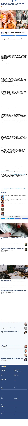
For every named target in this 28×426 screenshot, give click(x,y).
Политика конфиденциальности (17, 369)
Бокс (14, 387)
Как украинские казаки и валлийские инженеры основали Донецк (10, 331)
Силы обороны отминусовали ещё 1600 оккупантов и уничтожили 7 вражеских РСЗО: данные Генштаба (13, 285)
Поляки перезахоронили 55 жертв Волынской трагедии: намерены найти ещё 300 (12, 249)
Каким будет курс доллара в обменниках (5, 239)
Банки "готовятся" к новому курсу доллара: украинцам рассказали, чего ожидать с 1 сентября (14, 238)
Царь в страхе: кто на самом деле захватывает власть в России (10, 322)
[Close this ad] (27, 421)
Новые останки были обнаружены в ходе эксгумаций (7, 250)
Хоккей (1, 387)
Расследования (16, 375)
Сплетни (15, 414)
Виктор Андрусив (3, 328)
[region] (14, 44)
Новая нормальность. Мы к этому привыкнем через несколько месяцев (11, 349)
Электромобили (16, 398)
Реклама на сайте (3, 370)
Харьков (15, 380)
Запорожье (2, 381)
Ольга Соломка (5, 6)
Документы (15, 370)
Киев (1, 380)
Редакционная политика (3, 192)
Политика (15, 374)
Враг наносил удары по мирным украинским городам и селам (8, 292)
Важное (2, 222)
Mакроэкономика (16, 407)
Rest (1, 319)
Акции (1, 399)
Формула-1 (2, 388)
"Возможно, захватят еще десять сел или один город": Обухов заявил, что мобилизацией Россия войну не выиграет (12, 243)
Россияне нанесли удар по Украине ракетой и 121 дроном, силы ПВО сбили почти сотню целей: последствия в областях (13, 291)
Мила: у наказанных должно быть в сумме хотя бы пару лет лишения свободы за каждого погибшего (12, 359)
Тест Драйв (2, 398)
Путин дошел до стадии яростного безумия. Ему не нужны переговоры (11, 345)
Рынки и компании (3, 407)
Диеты (1, 404)
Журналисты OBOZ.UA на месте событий (18, 371)
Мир (1, 375)
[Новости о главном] (2, 221)
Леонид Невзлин (3, 346)
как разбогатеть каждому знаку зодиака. (18, 174)
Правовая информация (3, 369)
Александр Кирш (3, 360)
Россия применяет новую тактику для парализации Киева (9, 327)
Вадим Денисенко (3, 350)
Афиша (1, 414)
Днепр (14, 381)
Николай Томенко (3, 332)
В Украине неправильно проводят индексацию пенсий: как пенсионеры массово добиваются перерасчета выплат (13, 280)
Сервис (15, 399)
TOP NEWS (2, 264)
